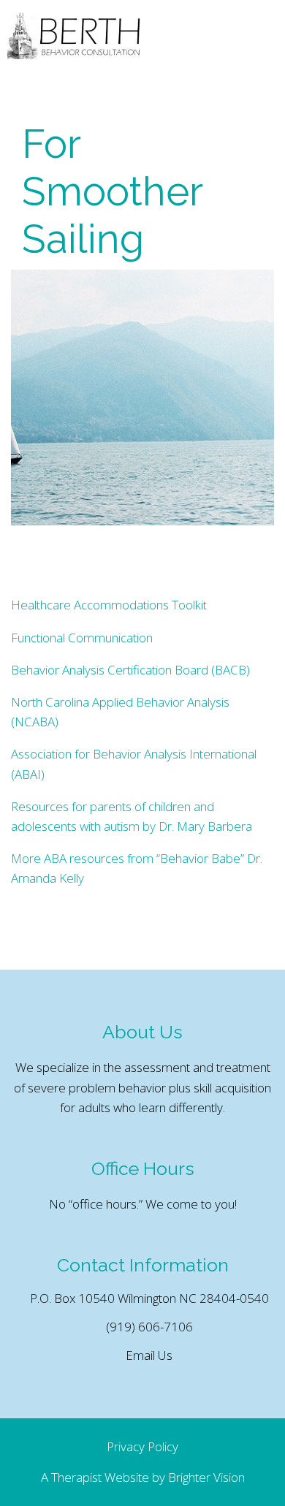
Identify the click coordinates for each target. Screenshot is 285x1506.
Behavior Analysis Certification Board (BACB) (130, 669)
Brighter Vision (206, 1477)
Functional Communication (82, 637)
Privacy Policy (142, 1446)
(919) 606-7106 (149, 1326)
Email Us (149, 1355)
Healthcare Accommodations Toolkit (109, 604)
